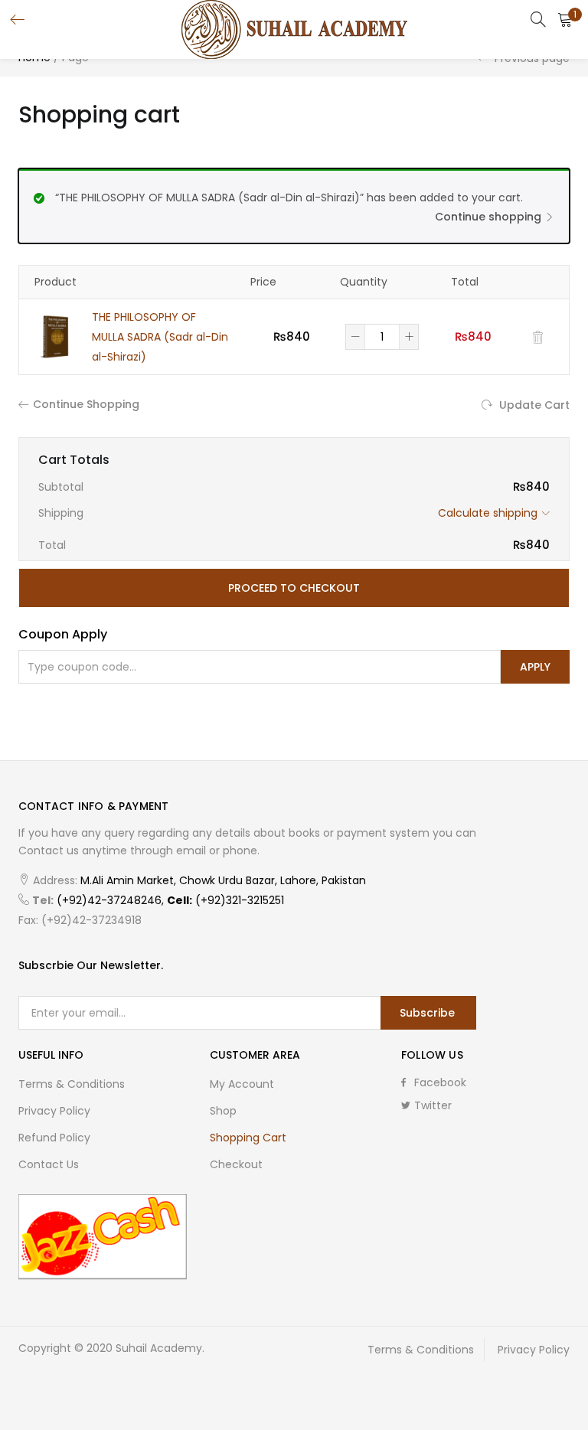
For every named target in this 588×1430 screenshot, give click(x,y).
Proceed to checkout (294, 588)
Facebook (440, 1082)
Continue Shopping (86, 404)
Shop (223, 1110)
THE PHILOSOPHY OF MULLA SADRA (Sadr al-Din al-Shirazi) (160, 336)
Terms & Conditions (71, 1084)
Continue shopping (488, 216)
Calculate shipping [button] (487, 513)
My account (242, 1084)
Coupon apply (62, 634)
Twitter (433, 1105)
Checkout (236, 1164)
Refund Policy (54, 1137)
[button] (565, 19)
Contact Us (48, 1164)
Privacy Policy (54, 1110)
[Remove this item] (537, 337)
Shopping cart (248, 1137)
